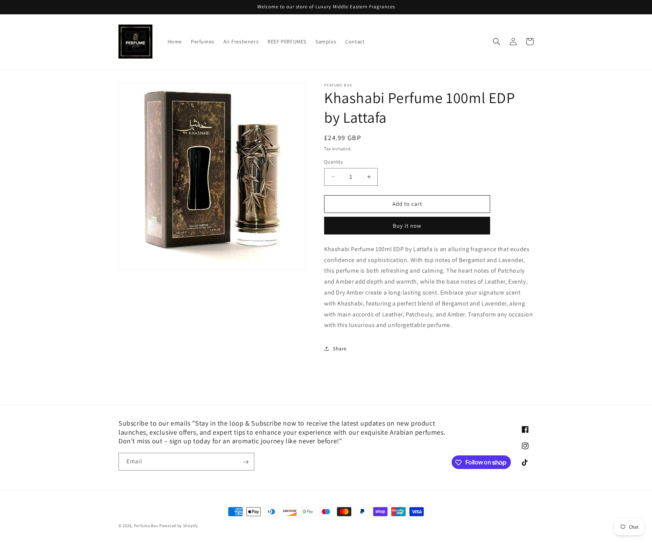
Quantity (333, 162)
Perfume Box (146, 525)
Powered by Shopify (178, 525)
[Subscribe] (245, 462)
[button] (496, 41)
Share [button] (340, 348)
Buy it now (407, 225)
